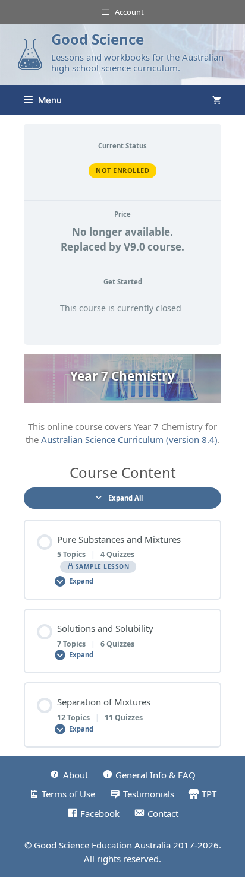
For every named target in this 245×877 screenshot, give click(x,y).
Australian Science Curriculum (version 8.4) (129, 439)
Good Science (97, 39)
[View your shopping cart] (216, 100)
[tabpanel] (122, 400)
